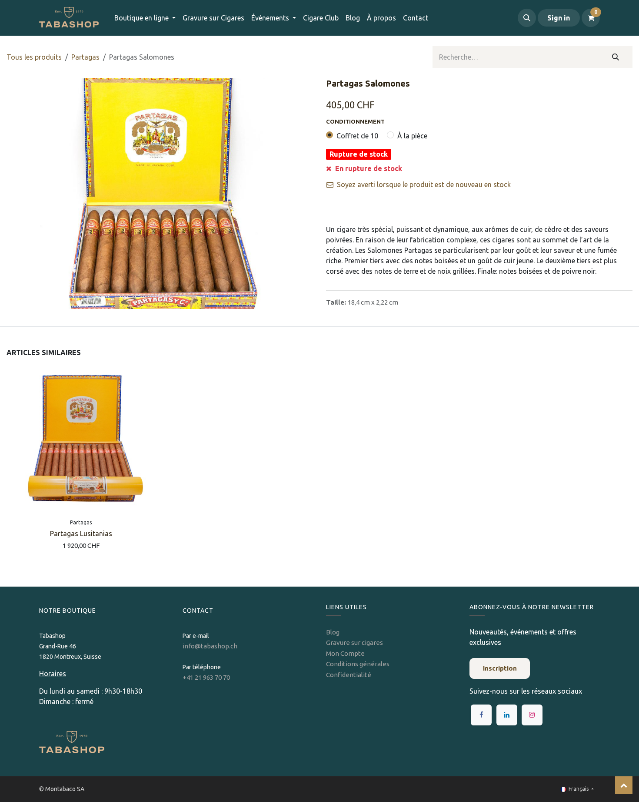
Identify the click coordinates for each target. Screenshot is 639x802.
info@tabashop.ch (211, 646)
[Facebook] (481, 715)
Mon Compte (345, 653)
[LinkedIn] (506, 715)
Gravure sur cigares (354, 642)
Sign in (558, 18)
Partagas (85, 57)
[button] (527, 18)
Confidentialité (348, 674)
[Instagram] (532, 715)
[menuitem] (213, 18)
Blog (332, 632)
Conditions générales (357, 664)
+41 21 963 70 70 (206, 677)
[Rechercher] (615, 57)
